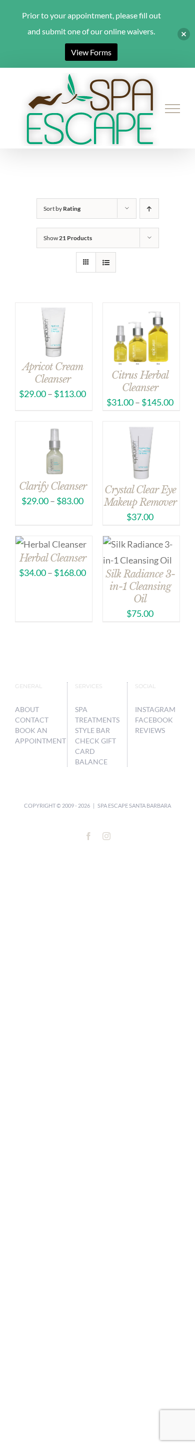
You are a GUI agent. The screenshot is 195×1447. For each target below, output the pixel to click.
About (27, 709)
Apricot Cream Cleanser (52, 373)
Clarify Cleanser (52, 486)
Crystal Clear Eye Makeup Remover (140, 496)
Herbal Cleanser (53, 558)
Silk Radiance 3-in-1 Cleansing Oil (140, 586)
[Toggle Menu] (173, 108)
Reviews (150, 730)
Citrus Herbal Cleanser (140, 381)
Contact (31, 720)
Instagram (155, 709)
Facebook (154, 720)
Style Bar (92, 730)
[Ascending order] (149, 208)
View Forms (91, 52)
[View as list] (106, 262)
